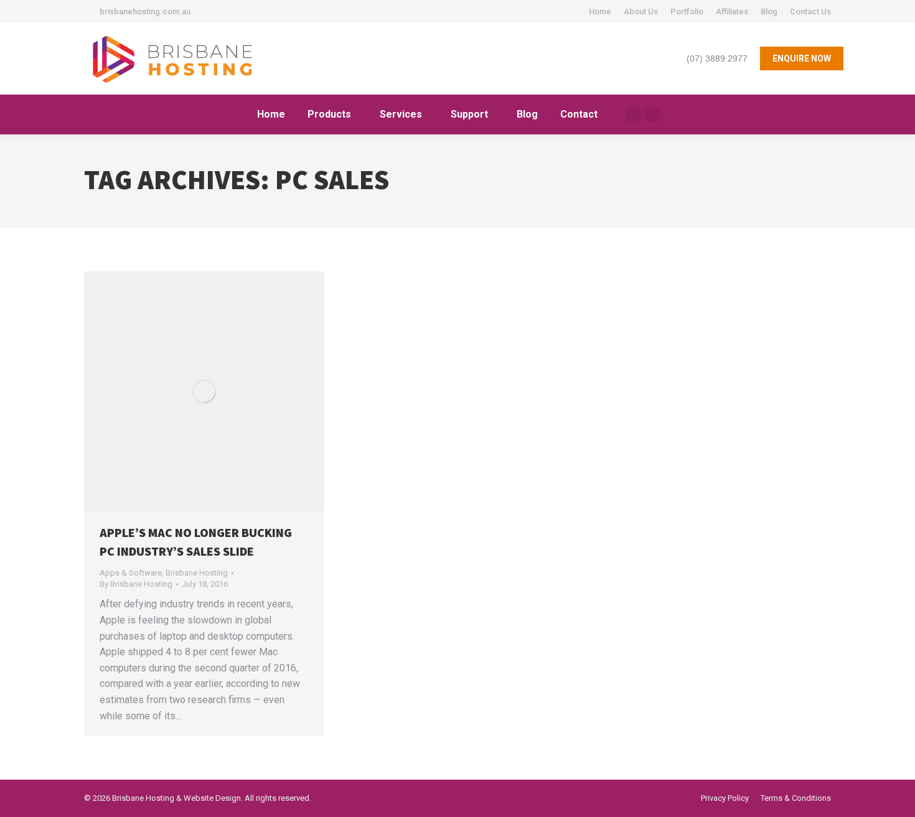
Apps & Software (131, 572)
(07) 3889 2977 (717, 58)
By (136, 584)
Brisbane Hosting (197, 572)
